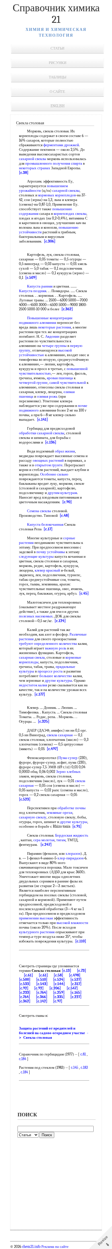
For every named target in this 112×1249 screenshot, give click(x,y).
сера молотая (44, 840)
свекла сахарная (60, 735)
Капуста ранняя (40, 286)
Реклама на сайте (54, 1247)
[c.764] (41, 992)
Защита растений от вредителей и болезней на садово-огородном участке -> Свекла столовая (53, 1033)
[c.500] (24, 979)
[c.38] (23, 172)
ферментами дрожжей (61, 145)
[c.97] (57, 1001)
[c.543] (42, 984)
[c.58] (58, 975)
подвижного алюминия (37, 322)
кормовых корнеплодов (57, 195)
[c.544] (59, 984)
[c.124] (60, 621)
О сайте (57, 91)
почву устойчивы (50, 552)
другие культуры (58, 680)
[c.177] (39, 694)
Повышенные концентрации (49, 318)
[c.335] (59, 997)
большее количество (55, 676)
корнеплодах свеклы (70, 213)
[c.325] (43, 721)
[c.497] (52, 749)
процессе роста (50, 671)
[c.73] (81, 970)
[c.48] (64, 515)
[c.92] (23, 988)
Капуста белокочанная (45, 524)
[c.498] (74, 975)
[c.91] (77, 826)
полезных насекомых (36, 616)
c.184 (22, 1059)
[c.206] (55, 988)
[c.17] (48, 529)
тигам (60, 840)
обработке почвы (71, 808)
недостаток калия (33, 685)
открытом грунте (49, 465)
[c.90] (67, 502)
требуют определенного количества (48, 643)
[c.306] (49, 241)
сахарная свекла (32, 657)
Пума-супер (68, 758)
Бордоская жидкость (71, 835)
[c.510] (41, 979)
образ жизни (65, 451)
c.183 (84, 1067)
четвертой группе (33, 382)
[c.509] (31, 277)
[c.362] (67, 309)
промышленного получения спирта (53, 163)
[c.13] (66, 970)
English (58, 106)
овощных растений (48, 460)
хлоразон (72, 853)
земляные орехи (59, 812)
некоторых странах (34, 168)
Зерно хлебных (68, 771)
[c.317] (76, 984)
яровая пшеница (60, 378)
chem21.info (31, 1247)
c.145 (74, 1067)
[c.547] (72, 988)
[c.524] (59, 979)
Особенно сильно (54, 474)
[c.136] (50, 442)
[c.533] (24, 984)
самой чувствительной (67, 382)
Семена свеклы (39, 511)
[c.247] (46, 844)
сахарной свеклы (32, 159)
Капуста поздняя (32, 291)
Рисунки (57, 63)
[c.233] (24, 992)
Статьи (57, 48)
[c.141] (42, 419)
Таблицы (57, 77)
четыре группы (54, 345)
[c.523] (24, 799)
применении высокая (36, 918)
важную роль (55, 648)
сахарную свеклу (33, 817)
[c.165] (76, 992)
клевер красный (47, 570)
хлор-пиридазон (70, 858)
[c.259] (59, 992)
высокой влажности (72, 923)
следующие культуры (36, 556)
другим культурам (62, 493)
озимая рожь (47, 396)
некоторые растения (54, 327)
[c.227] (76, 997)
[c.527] (76, 979)
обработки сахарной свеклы (41, 433)
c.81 (83, 1054)
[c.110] (80, 941)
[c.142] (41, 1001)
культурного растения (37, 932)
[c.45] (84, 593)
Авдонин (52, 336)
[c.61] (28, 975)
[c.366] (41, 997)
